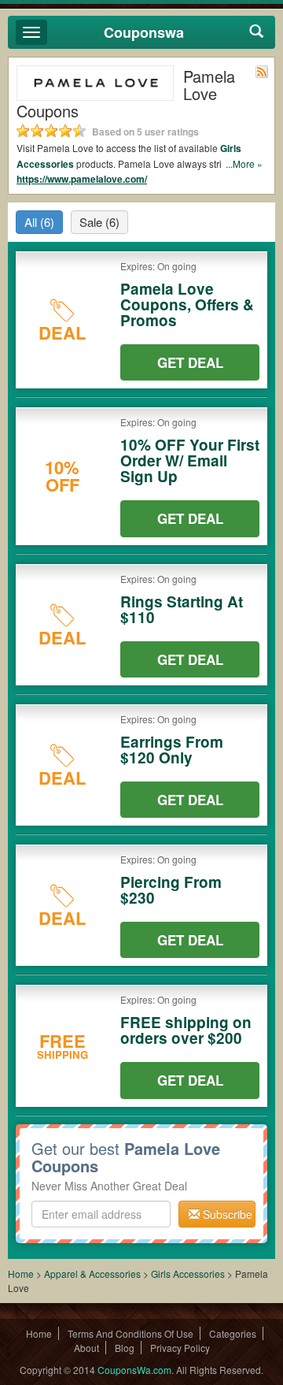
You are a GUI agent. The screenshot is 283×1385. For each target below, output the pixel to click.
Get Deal (190, 362)
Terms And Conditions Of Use (130, 1333)
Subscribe (226, 1214)
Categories (232, 1333)
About (86, 1347)
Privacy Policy (180, 1347)
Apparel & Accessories (92, 1273)
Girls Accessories (188, 1273)
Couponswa (144, 32)
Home (21, 1273)
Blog (124, 1347)
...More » (244, 163)
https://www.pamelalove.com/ (82, 179)
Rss (261, 71)
